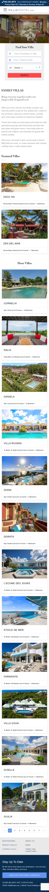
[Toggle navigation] (5, 10)
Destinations (8, 841)
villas (4, 869)
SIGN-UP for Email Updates (24, 875)
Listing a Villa (9, 849)
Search (24, 75)
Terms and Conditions (31, 850)
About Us (29, 841)
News (28, 845)
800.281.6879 (10, 2)
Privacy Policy (9, 845)
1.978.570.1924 (27, 882)
